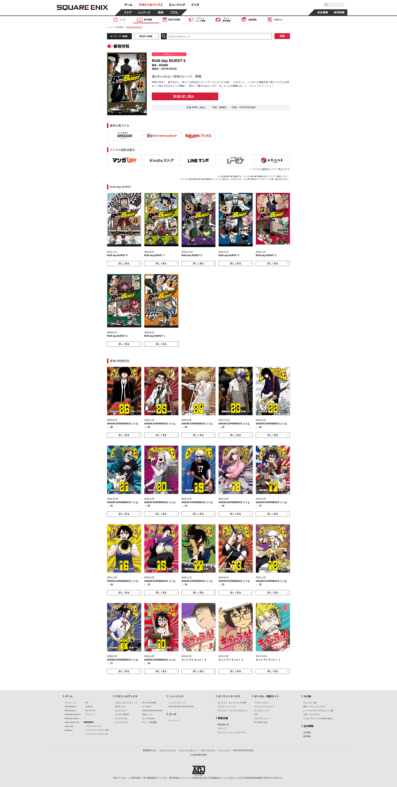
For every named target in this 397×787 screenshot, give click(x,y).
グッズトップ (174, 720)
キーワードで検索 (118, 36)
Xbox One (69, 726)
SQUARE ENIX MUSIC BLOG (181, 706)
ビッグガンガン (121, 722)
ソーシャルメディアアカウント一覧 (318, 711)
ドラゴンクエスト (261, 703)
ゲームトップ (70, 703)
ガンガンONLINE (149, 703)
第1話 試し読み (183, 96)
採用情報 (307, 736)
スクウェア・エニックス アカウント (233, 711)
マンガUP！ (147, 706)
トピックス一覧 (309, 703)
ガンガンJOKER (122, 714)
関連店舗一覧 (223, 724)
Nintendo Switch (72, 718)
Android (88, 706)
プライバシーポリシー (188, 750)
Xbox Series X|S (72, 722)
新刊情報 (119, 27)
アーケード (90, 714)
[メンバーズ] (144, 12)
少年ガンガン (120, 706)
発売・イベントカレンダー (314, 706)
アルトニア (222, 728)
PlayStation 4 (70, 711)
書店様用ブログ (149, 750)
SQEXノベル (147, 714)
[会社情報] (322, 12)
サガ (256, 714)
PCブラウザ (90, 711)
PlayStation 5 (70, 706)
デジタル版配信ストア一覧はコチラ (271, 169)
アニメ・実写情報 (149, 722)
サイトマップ (224, 750)
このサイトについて (167, 750)
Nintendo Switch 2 (73, 714)
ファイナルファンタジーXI (96, 734)
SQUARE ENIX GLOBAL (243, 750)
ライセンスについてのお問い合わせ (318, 718)
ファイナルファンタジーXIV (97, 730)
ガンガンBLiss (148, 718)
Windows (69, 730)
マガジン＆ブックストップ (126, 703)
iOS (86, 703)
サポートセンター (208, 750)
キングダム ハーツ (261, 711)
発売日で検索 (145, 36)
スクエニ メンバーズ (226, 706)
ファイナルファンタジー (264, 706)
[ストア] (128, 12)
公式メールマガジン (311, 714)
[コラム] (174, 12)
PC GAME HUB (260, 722)
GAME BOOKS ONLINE (152, 711)
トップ (110, 27)
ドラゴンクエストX (93, 726)
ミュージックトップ (176, 703)
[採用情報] (339, 12)
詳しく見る (124, 263)
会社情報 (307, 732)
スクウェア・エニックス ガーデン (232, 732)
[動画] (160, 12)
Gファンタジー (121, 711)
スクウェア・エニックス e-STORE (232, 703)
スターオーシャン (261, 718)
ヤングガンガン (121, 718)
